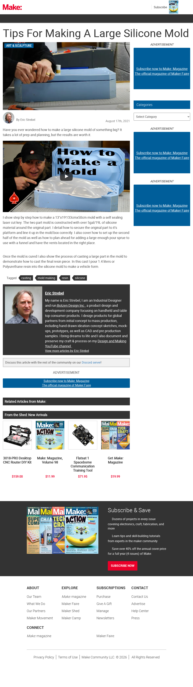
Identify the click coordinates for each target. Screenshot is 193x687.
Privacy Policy (44, 657)
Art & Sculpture (19, 45)
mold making (46, 278)
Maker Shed (70, 611)
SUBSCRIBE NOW (122, 566)
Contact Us (139, 596)
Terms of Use (68, 657)
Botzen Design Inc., (71, 305)
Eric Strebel (54, 293)
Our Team (34, 596)
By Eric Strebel (25, 120)
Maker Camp (71, 618)
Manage (102, 611)
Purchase (103, 596)
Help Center (140, 611)
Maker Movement (40, 618)
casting (26, 278)
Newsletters (105, 618)
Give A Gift (104, 603)
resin (65, 278)
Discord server (91, 362)
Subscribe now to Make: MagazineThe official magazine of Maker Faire (66, 383)
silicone (80, 278)
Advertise (138, 603)
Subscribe (160, 7)
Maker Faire (70, 603)
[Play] (66, 176)
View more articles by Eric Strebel (67, 351)
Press (135, 618)
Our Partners (36, 611)
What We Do (36, 603)
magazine (74, 596)
